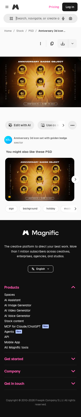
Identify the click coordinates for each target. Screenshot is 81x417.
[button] (40, 268)
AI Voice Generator (17, 316)
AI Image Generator (17, 305)
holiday (50, 208)
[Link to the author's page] (8, 140)
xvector (18, 142)
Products (11, 287)
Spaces (9, 295)
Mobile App (12, 342)
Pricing (54, 7)
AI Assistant (12, 300)
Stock (20, 31)
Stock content (14, 321)
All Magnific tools (16, 347)
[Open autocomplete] (10, 18)
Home (8, 31)
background (30, 208)
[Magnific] (40, 233)
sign (11, 208)
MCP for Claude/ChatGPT (26, 326)
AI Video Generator (17, 310)
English (40, 269)
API (6, 337)
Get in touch (14, 383)
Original (28, 58)
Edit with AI (22, 125)
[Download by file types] (72, 43)
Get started (13, 358)
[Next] (63, 125)
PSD (31, 31)
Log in (70, 7)
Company (12, 371)
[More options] (40, 43)
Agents (12, 332)
